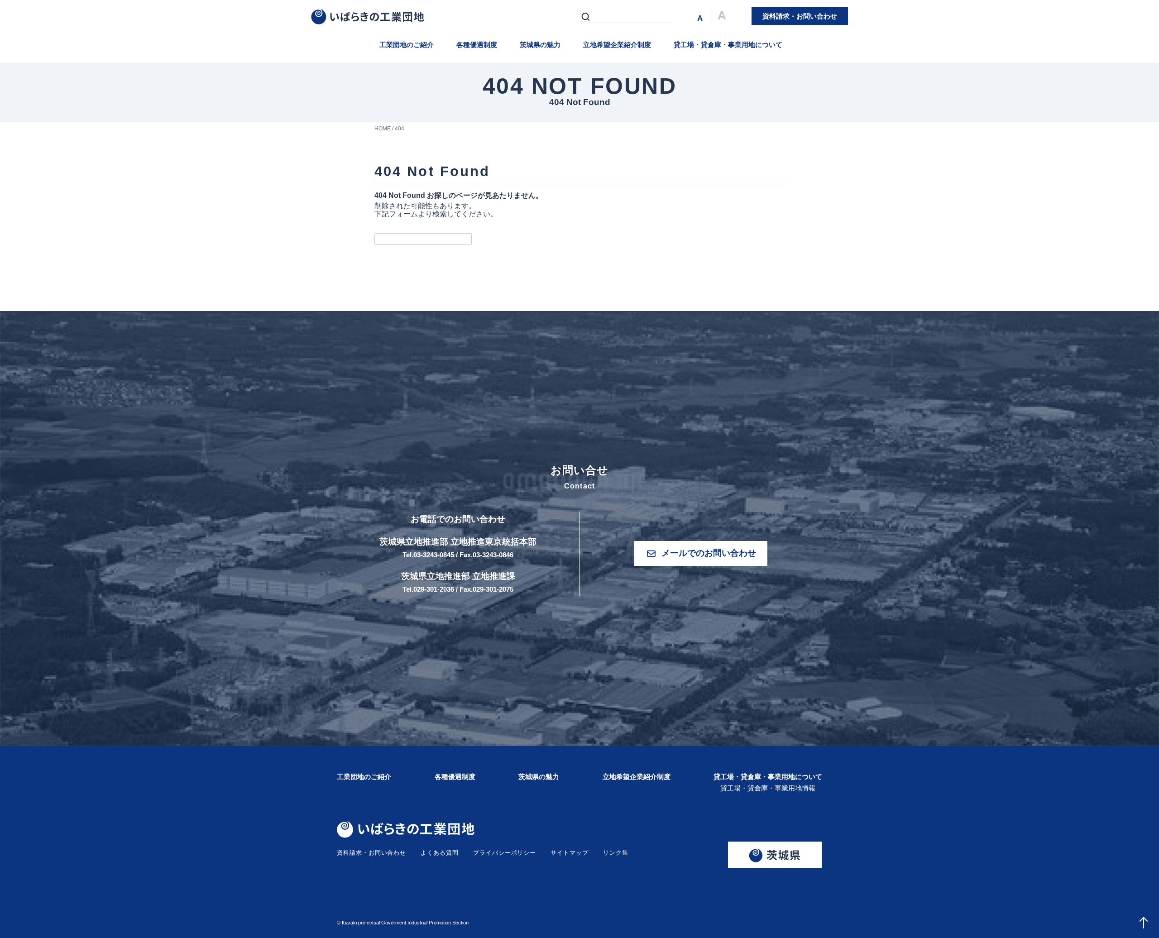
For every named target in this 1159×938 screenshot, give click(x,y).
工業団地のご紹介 (406, 44)
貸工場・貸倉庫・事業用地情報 (767, 788)
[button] (700, 553)
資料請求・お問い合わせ (371, 853)
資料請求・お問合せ (799, 16)
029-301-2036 (433, 589)
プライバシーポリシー (504, 853)
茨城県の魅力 (540, 44)
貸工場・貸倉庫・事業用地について (728, 44)
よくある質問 (440, 853)
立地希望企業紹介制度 (617, 44)
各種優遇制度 (476, 44)
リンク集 (615, 853)
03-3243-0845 (433, 555)
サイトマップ (570, 853)
